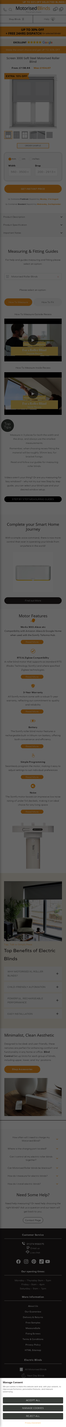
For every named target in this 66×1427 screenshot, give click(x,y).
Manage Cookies (33, 1408)
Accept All (33, 1400)
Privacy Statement (33, 1423)
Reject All (33, 1416)
